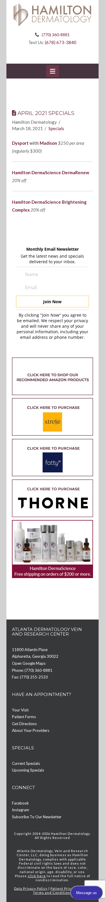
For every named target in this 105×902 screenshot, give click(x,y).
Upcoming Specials (28, 770)
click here (37, 876)
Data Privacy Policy (31, 888)
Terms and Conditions (52, 892)
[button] (52, 71)
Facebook (20, 803)
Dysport (20, 143)
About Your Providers (30, 730)
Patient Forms (24, 716)
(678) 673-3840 (60, 42)
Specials (56, 128)
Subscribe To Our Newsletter (37, 816)
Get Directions (24, 723)
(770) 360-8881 (56, 34)
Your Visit (20, 710)
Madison (48, 143)
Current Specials (26, 763)
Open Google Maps (29, 663)
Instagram (20, 809)
